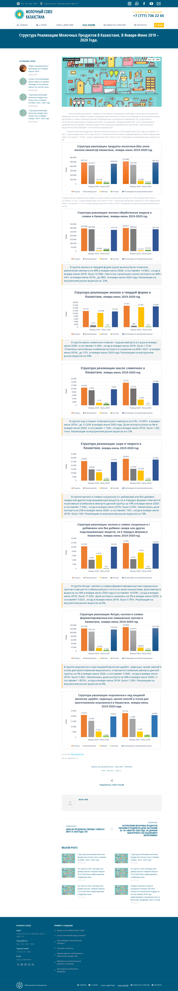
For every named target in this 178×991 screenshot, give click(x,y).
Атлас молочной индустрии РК (71, 935)
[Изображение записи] (68, 858)
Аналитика (110, 770)
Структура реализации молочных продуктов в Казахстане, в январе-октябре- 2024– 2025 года (91, 857)
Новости (118, 770)
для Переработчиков (71, 59)
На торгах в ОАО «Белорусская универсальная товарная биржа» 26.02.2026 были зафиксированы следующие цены (91, 873)
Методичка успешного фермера (67, 970)
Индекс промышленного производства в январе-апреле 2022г (38, 68)
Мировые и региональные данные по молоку (69, 962)
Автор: (119, 767)
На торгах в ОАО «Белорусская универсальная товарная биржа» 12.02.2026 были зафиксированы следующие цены (91, 890)
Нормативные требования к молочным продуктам (70, 954)
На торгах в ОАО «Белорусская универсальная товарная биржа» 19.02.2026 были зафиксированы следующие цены (144, 873)
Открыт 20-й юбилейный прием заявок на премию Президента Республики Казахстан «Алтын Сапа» (38, 83)
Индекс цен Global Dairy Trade (70, 930)
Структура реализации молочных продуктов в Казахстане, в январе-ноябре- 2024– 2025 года (145, 857)
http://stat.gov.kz (77, 754)
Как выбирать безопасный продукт (69, 941)
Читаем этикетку (65, 948)
